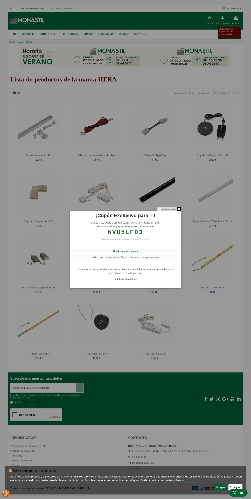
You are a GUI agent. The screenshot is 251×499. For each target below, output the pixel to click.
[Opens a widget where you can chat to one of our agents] (238, 493)
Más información (195, 480)
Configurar (235, 487)
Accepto (220, 487)
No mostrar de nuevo (169, 209)
